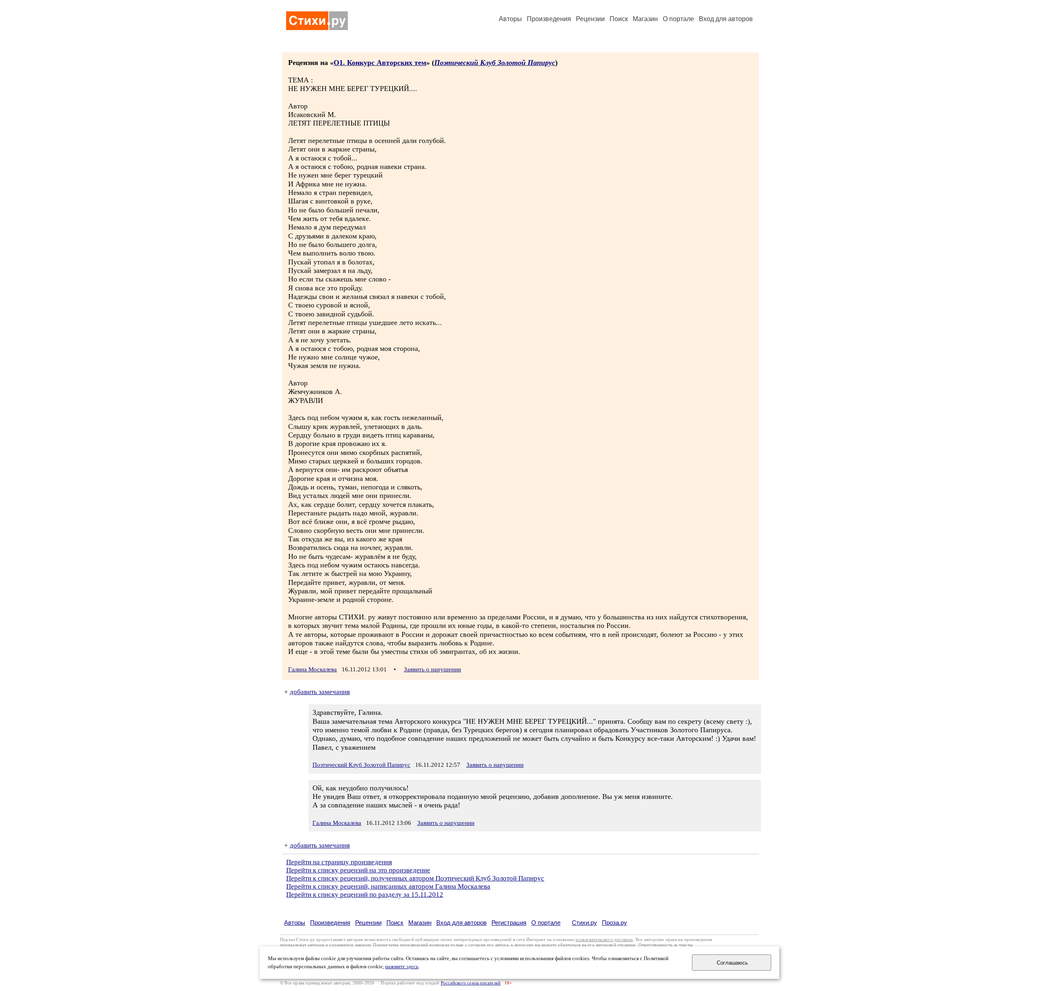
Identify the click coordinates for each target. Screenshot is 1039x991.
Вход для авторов (726, 18)
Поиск (619, 18)
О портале (545, 922)
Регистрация (508, 922)
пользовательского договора (604, 939)
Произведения (549, 18)
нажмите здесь (401, 966)
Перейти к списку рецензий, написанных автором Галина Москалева (388, 886)
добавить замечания (320, 692)
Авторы (510, 18)
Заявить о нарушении (432, 669)
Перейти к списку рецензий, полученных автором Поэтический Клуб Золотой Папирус (415, 878)
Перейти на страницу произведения (339, 862)
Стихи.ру (584, 922)
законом (363, 945)
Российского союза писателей (470, 983)
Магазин (645, 18)
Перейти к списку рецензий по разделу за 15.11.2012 (364, 894)
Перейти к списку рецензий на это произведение (358, 870)
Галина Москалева (312, 669)
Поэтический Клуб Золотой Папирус (494, 62)
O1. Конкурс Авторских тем (380, 62)
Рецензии (590, 18)
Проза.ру (614, 922)
